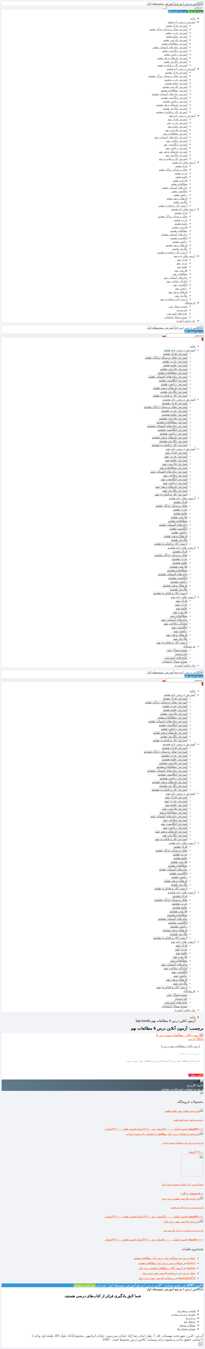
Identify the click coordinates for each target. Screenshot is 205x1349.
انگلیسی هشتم (178, 238)
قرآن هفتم (181, 166)
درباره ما (190, 1318)
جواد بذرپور (188, 1258)
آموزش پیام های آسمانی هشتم (169, 94)
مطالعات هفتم (179, 184)
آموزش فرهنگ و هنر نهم (173, 151)
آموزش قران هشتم (176, 72)
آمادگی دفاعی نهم (176, 281)
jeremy (191, 1263)
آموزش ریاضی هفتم (175, 54)
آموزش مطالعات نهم (175, 133)
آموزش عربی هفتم (176, 32)
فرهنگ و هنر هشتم (176, 245)
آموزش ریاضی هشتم (175, 101)
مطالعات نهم (180, 274)
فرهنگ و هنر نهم (177, 292)
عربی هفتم (181, 173)
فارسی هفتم (180, 180)
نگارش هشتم (179, 248)
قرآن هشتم (180, 212)
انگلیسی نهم (180, 284)
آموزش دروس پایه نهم (182, 115)
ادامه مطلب (195, 1075)
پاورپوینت (181, 310)
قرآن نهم (182, 259)
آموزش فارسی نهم (176, 130)
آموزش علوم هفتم (176, 36)
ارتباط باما (189, 1321)
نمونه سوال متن (177, 306)
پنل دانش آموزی (185, 320)
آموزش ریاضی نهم (176, 148)
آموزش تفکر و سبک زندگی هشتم (167, 76)
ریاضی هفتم (180, 194)
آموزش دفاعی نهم (176, 140)
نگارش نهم (181, 295)
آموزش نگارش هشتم (175, 108)
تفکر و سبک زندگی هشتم (172, 216)
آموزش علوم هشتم (176, 83)
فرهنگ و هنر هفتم (177, 198)
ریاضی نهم (181, 288)
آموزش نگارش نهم (176, 155)
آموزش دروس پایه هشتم (181, 68)
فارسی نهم (180, 270)
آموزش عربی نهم (177, 122)
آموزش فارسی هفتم (175, 40)
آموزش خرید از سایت (183, 1314)
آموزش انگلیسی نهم (175, 144)
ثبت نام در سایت (172, 1089)
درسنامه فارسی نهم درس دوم (160, 1273)
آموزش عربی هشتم (175, 79)
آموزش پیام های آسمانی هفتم (170, 47)
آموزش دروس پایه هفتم (181, 22)
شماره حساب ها (186, 1328)
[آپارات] (200, 1345)
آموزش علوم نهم (177, 126)
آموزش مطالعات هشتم (174, 90)
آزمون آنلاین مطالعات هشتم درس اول (160, 1268)
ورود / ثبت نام (177, 11)
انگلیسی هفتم (179, 191)
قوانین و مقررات (186, 1310)
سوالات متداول (187, 1325)
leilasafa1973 (187, 1278)
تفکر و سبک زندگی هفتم (173, 169)
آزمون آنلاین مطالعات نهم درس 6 (180, 1046)
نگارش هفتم (180, 202)
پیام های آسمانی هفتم (174, 187)
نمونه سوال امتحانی (175, 317)
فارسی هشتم (179, 227)
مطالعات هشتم (178, 230)
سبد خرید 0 (195, 11)
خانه (192, 18)
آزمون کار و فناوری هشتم (172, 252)
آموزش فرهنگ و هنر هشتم (171, 104)
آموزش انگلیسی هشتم (174, 97)
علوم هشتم (180, 223)
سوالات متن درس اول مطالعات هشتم (156, 1258)
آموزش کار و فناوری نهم (173, 158)
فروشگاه (190, 302)
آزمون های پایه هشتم (183, 209)
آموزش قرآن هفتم (176, 25)
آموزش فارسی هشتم (174, 86)
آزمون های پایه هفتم (183, 162)
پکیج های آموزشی (176, 313)
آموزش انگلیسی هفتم (174, 50)
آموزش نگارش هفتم (175, 61)
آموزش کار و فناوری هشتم (171, 112)
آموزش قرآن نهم (177, 119)
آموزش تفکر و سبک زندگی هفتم (168, 29)
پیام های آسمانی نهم (175, 277)
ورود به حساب (193, 1089)
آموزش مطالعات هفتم (174, 43)
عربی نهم (181, 263)
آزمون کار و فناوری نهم (173, 299)
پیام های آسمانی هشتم (174, 234)
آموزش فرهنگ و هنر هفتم (172, 58)
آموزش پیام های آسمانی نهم (170, 137)
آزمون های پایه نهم (184, 256)
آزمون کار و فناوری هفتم (173, 205)
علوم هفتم (181, 176)
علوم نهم (182, 266)
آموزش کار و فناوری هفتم (172, 65)
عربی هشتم (180, 220)
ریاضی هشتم (179, 241)
